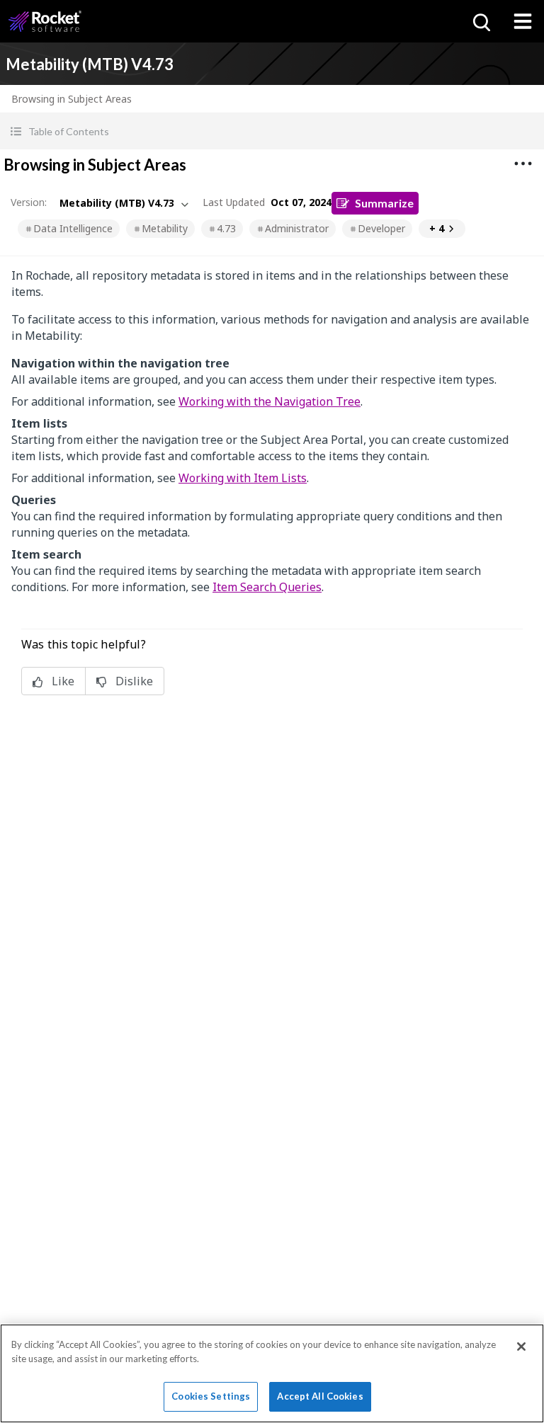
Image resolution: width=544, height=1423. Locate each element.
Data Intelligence (73, 228)
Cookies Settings (210, 1396)
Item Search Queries (267, 587)
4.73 (226, 228)
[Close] (521, 1346)
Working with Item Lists (242, 478)
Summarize (384, 203)
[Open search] (480, 21)
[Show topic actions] (523, 163)
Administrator (297, 228)
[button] (272, 131)
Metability (165, 228)
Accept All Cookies (320, 1396)
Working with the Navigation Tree (269, 401)
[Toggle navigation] (523, 21)
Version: (29, 202)
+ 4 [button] (436, 228)
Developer (381, 228)
